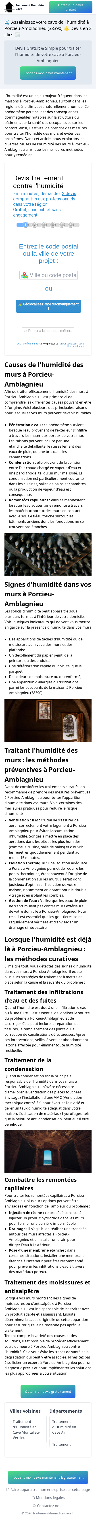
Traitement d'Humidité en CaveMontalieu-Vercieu (26, 1429)
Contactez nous (50, 1505)
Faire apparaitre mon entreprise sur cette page (50, 1489)
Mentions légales (50, 1497)
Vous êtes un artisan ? (75, 344)
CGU (19, 343)
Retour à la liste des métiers (49, 331)
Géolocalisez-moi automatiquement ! (50, 306)
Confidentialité (30, 343)
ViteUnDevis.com (68, 343)
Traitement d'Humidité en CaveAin (64, 1427)
